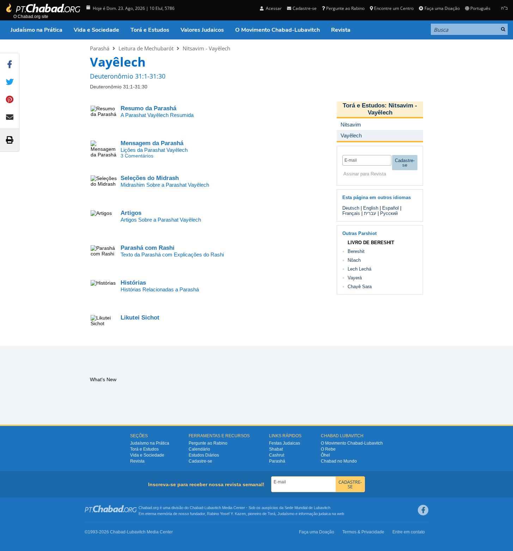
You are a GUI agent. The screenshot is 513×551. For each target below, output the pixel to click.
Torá (271, 514)
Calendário (199, 449)
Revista (340, 30)
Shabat (276, 449)
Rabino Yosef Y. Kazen (226, 514)
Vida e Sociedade (96, 30)
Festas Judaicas (284, 443)
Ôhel (325, 455)
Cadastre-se (200, 461)
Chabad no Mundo (339, 461)
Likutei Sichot (140, 317)
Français (351, 213)
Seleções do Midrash (150, 178)
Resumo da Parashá (148, 108)
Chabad (196, 508)
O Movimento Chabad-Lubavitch (277, 30)
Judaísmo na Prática (36, 30)
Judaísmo (285, 514)
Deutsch (350, 208)
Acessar (273, 8)
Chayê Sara (360, 286)
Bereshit (356, 251)
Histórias (133, 282)
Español (390, 208)
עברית (370, 213)
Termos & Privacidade (363, 532)
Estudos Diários (204, 455)
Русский (389, 213)
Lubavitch (212, 508)
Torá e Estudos (149, 30)
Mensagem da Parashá (152, 143)
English (370, 208)
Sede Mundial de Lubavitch (307, 508)
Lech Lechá (359, 269)
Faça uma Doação (442, 8)
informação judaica (315, 514)
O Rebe (328, 449)
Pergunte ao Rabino (345, 8)
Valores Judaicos (202, 30)
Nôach (354, 260)
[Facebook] (423, 510)
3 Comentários (137, 156)
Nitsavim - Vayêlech (206, 48)
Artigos (131, 213)
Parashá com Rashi (148, 247)
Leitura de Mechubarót (145, 48)
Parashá (99, 48)
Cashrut (276, 455)
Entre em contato (408, 532)
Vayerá (355, 277)
